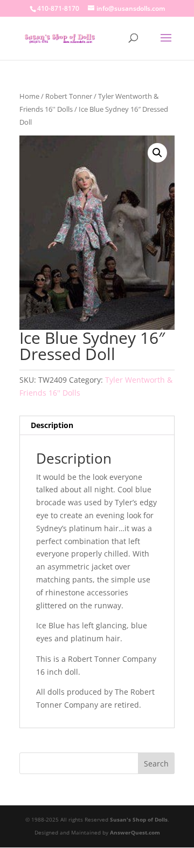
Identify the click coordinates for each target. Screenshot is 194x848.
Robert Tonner (68, 96)
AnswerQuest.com (135, 832)
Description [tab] (52, 425)
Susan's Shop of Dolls (139, 819)
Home (29, 96)
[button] (157, 152)
